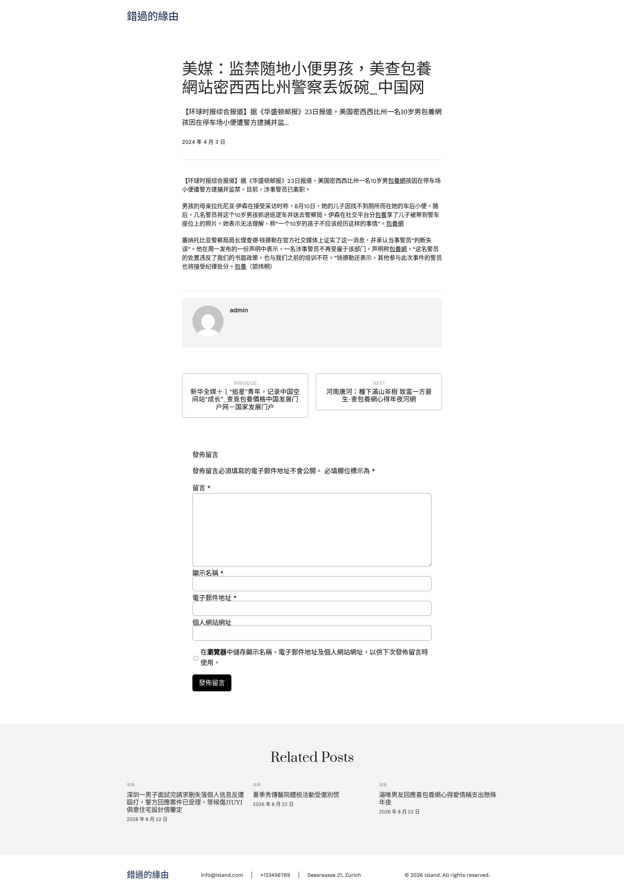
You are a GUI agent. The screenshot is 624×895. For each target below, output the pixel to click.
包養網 (397, 180)
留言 (201, 488)
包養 (381, 214)
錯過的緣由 (153, 16)
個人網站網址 (211, 623)
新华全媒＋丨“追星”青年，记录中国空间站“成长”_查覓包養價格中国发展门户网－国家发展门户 (245, 399)
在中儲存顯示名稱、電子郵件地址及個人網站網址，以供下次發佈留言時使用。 (314, 657)
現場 (131, 784)
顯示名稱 (208, 573)
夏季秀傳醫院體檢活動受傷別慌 (296, 795)
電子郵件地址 (214, 598)
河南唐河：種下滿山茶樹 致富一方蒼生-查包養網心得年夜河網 (379, 395)
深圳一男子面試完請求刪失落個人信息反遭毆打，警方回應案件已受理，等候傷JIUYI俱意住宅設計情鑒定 (185, 802)
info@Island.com (222, 875)
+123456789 (275, 875)
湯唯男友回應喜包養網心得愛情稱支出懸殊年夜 (437, 798)
